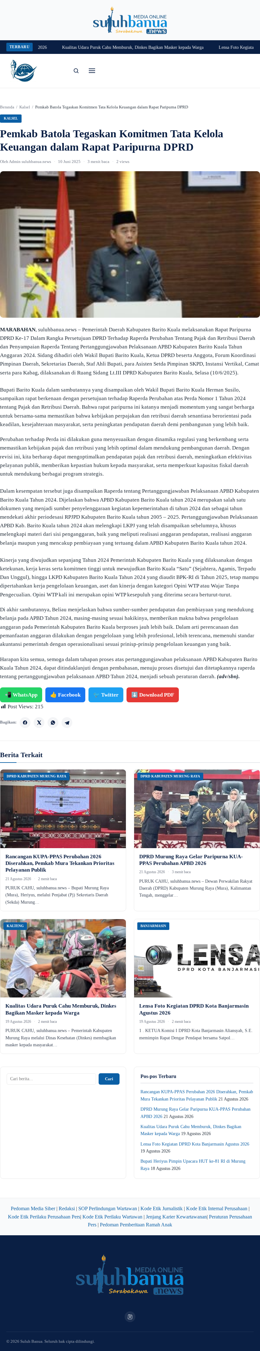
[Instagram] (130, 1316)
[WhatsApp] (53, 722)
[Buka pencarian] (76, 70)
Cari (109, 1078)
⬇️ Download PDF (152, 695)
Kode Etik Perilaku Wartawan (112, 1216)
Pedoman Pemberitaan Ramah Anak (136, 1224)
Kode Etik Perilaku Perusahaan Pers (44, 1216)
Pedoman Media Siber (33, 1208)
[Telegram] (67, 722)
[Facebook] (25, 722)
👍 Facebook (65, 695)
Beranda (7, 107)
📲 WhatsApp (21, 695)
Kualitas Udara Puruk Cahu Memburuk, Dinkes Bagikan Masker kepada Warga (114, 47)
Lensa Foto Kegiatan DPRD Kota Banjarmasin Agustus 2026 (194, 1144)
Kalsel (24, 107)
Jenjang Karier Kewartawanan (176, 1216)
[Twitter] (39, 722)
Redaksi (67, 1208)
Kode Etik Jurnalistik (161, 1208)
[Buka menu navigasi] (92, 70)
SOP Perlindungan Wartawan (107, 1208)
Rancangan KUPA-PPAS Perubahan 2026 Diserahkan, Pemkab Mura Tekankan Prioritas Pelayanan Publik (59, 863)
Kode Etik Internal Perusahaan (216, 1208)
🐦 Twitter (106, 695)
